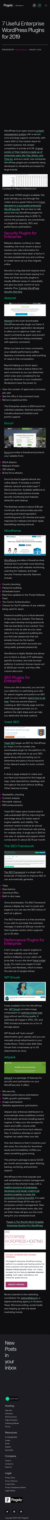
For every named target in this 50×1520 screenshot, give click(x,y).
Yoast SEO (9, 743)
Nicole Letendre (21, 50)
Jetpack (8, 1078)
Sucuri (7, 452)
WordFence (10, 560)
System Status (14, 1398)
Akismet (8, 320)
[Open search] (39, 5)
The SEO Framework (14, 872)
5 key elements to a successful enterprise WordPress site (24, 205)
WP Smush (14, 1009)
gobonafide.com (29, 1298)
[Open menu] (46, 5)
